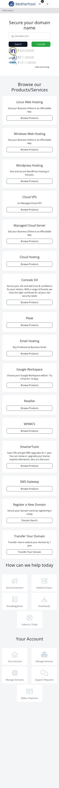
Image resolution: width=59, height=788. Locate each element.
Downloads (44, 606)
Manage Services (44, 661)
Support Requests (44, 679)
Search (18, 44)
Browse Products (29, 118)
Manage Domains (15, 679)
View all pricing (42, 67)
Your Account (15, 661)
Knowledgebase (15, 606)
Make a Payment (29, 698)
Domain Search (29, 520)
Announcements (14, 587)
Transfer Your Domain (29, 551)
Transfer (41, 44)
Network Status (44, 587)
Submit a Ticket (29, 624)
